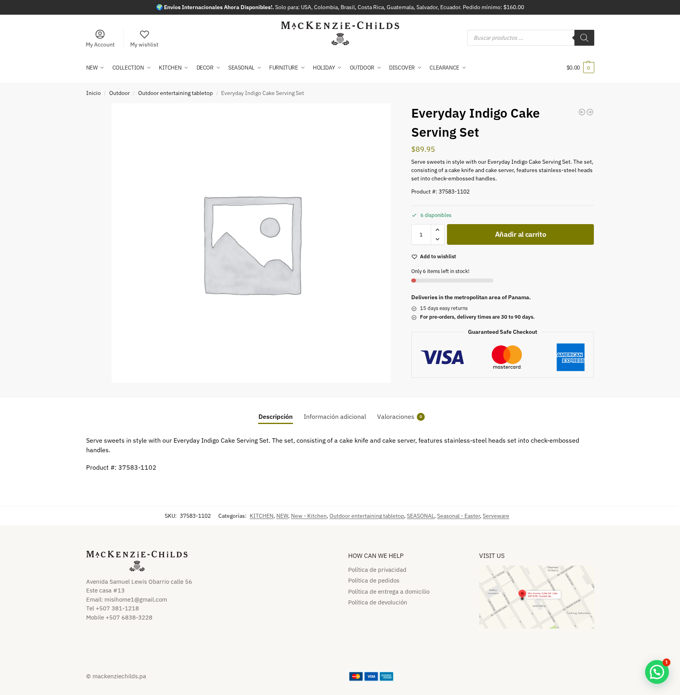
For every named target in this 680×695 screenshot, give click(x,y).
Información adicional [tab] (335, 416)
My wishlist (144, 44)
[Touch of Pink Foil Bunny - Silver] (582, 112)
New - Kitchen (309, 515)
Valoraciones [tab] (399, 416)
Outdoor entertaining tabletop (175, 93)
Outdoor (119, 93)
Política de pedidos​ (373, 580)
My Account (100, 44)
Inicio (93, 93)
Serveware (496, 515)
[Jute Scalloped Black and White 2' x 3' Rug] (590, 112)
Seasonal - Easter (458, 515)
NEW (282, 515)
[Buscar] (584, 38)
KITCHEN (262, 515)
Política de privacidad (377, 569)
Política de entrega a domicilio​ (389, 591)
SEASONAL (420, 515)
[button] (580, 67)
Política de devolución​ (377, 602)
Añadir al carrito (520, 234)
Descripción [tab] (275, 416)
